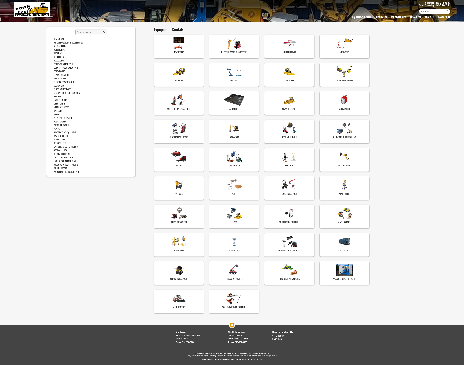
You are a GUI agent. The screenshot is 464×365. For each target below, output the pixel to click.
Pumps (57, 129)
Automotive (59, 50)
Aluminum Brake (61, 46)
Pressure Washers (62, 125)
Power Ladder (60, 121)
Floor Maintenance (62, 89)
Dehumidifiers (60, 78)
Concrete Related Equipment (67, 68)
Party (56, 114)
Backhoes (58, 53)
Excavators (59, 85)
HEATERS (57, 96)
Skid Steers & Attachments (66, 147)
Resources (415, 17)
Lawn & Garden (60, 100)
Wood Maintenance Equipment (67, 172)
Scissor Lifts (60, 143)
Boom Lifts (59, 57)
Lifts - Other (59, 103)
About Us (429, 17)
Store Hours (277, 338)
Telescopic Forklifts (63, 157)
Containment (59, 71)
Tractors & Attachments (65, 161)
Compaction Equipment (64, 64)
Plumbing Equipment (63, 118)
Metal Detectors (61, 107)
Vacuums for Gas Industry (66, 165)
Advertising (59, 39)
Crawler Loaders (61, 75)
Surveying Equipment (63, 154)
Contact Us (444, 17)
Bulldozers (59, 60)
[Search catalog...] (447, 11)
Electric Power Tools (64, 82)
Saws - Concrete (61, 136)
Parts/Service (398, 17)
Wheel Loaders (60, 168)
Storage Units (60, 150)
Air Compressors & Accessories (68, 42)
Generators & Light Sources (67, 93)
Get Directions (278, 335)
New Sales (381, 17)
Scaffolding (59, 139)
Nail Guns (58, 111)
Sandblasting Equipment (65, 132)
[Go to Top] (232, 325)
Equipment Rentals (362, 17)
